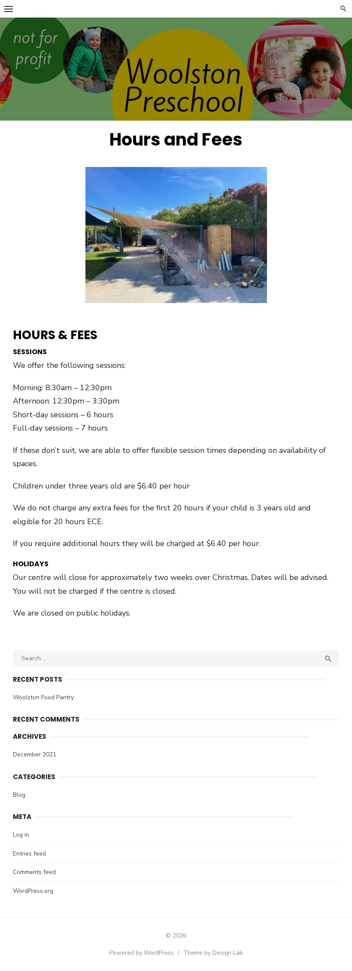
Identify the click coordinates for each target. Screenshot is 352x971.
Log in (21, 835)
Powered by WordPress (141, 953)
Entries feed (29, 854)
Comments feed (34, 872)
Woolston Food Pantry (43, 697)
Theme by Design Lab (213, 953)
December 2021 (34, 754)
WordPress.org (33, 891)
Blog (19, 795)
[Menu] (8, 8)
